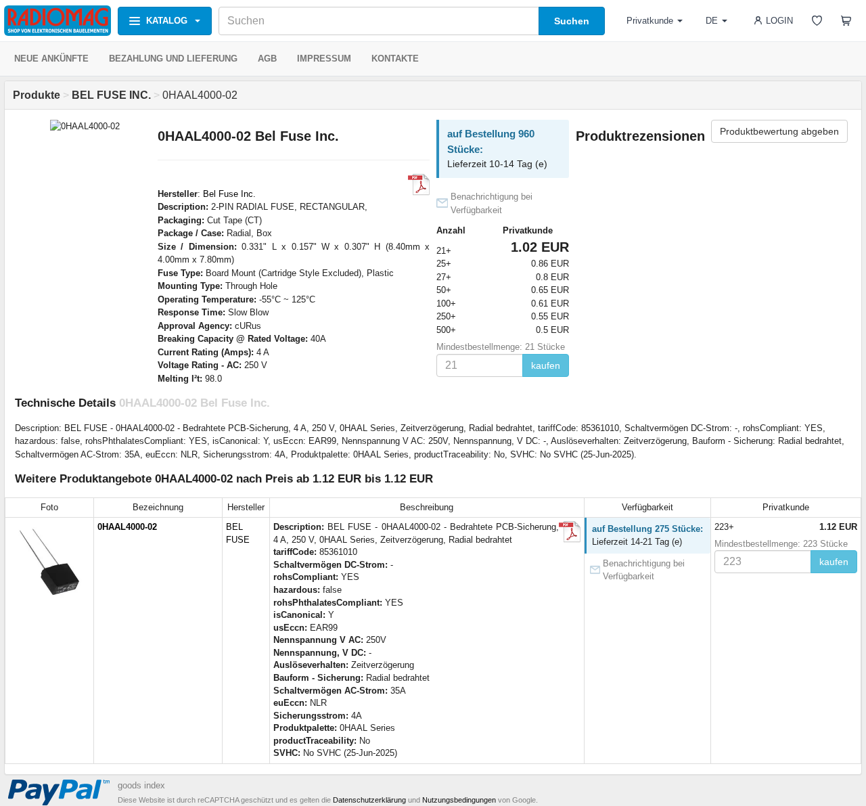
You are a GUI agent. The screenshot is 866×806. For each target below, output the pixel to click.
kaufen (545, 365)
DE (712, 21)
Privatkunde (649, 21)
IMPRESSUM (324, 58)
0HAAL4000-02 (127, 527)
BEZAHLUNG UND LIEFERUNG (173, 58)
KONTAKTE (395, 58)
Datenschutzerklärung (369, 800)
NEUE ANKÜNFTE (51, 58)
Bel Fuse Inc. (229, 194)
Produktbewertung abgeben (779, 131)
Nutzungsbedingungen (459, 800)
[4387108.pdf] (569, 532)
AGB (267, 58)
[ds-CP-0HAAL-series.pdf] (419, 185)
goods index (141, 785)
